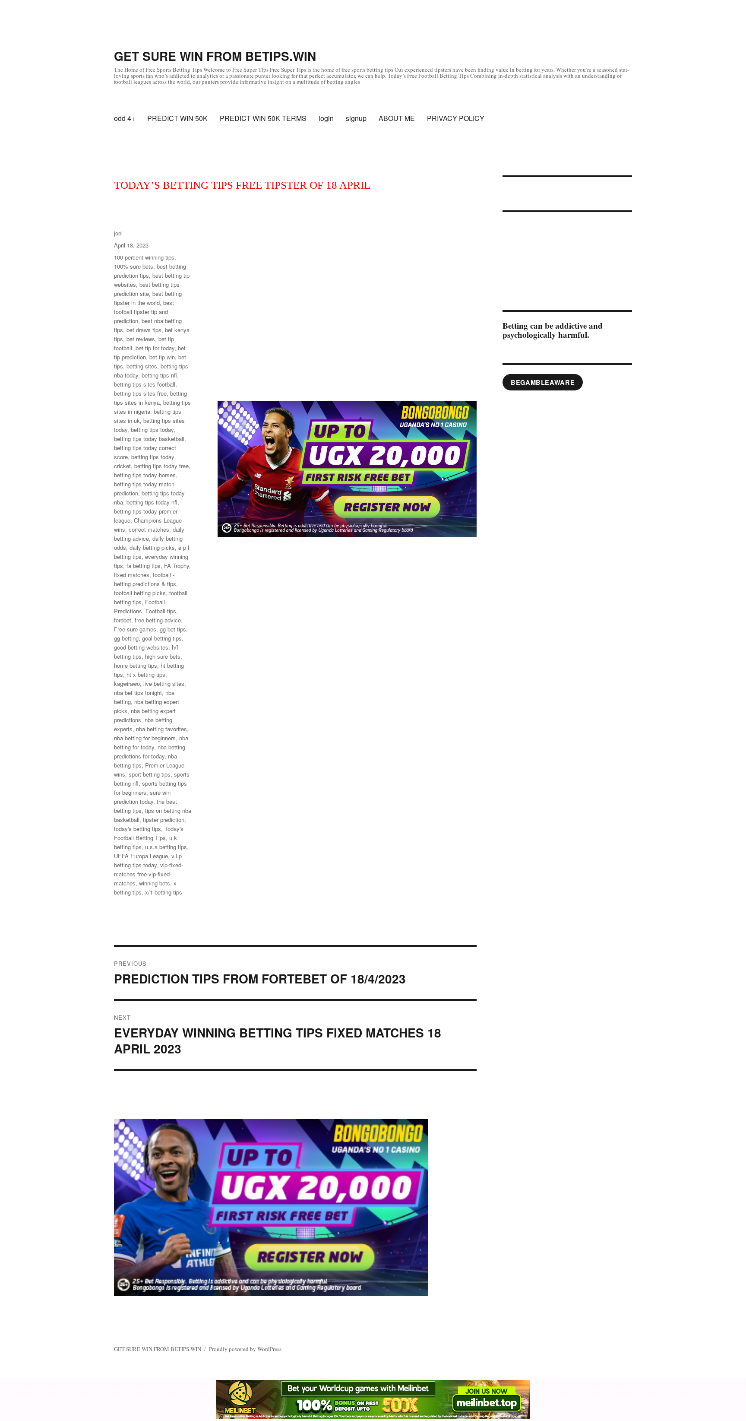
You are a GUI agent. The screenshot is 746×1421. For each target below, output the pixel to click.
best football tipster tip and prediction (144, 311)
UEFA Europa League (141, 856)
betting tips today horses (145, 475)
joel (118, 233)
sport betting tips (150, 774)
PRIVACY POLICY (455, 118)
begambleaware (543, 382)
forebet (122, 620)
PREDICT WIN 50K (177, 118)
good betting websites (141, 647)
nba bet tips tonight (138, 692)
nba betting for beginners (145, 738)
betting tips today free (161, 466)
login (326, 118)
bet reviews (140, 339)
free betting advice (158, 620)
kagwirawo (127, 683)
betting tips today (152, 429)
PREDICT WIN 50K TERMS (263, 118)
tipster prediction (163, 819)
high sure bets (162, 656)
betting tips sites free (140, 393)
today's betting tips (137, 829)
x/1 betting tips (163, 892)
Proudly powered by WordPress (245, 1349)
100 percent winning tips (144, 257)
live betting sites (163, 683)
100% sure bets (133, 266)
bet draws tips (143, 330)
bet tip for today (155, 348)
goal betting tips (162, 638)
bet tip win (162, 357)
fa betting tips (143, 565)
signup (356, 118)
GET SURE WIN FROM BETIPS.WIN (215, 56)
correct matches (149, 529)
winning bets (154, 883)
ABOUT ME (397, 118)
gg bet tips (173, 629)
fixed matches (131, 575)
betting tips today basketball (149, 439)
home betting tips (135, 665)
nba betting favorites (161, 729)
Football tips (160, 611)
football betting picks (140, 593)
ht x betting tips (145, 674)
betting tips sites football (144, 384)
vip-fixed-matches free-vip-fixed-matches (148, 874)
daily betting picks (152, 547)
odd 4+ (124, 118)
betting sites (141, 366)
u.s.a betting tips (166, 847)
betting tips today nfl (151, 502)
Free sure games (135, 629)
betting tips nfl (159, 375)
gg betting (126, 638)
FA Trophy (176, 565)
